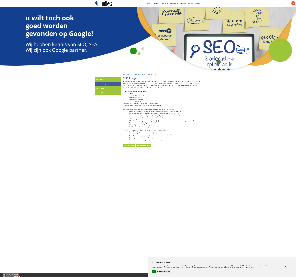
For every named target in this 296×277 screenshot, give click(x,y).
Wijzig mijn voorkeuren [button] (163, 271)
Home (148, 4)
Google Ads (99, 79)
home (124, 74)
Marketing (165, 4)
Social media (100, 92)
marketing (129, 74)
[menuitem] (149, 3)
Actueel (190, 4)
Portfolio (183, 4)
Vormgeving (174, 4)
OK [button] (154, 271)
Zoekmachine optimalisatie (104, 84)
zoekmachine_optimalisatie (140, 74)
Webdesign (155, 4)
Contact (197, 4)
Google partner (100, 88)
